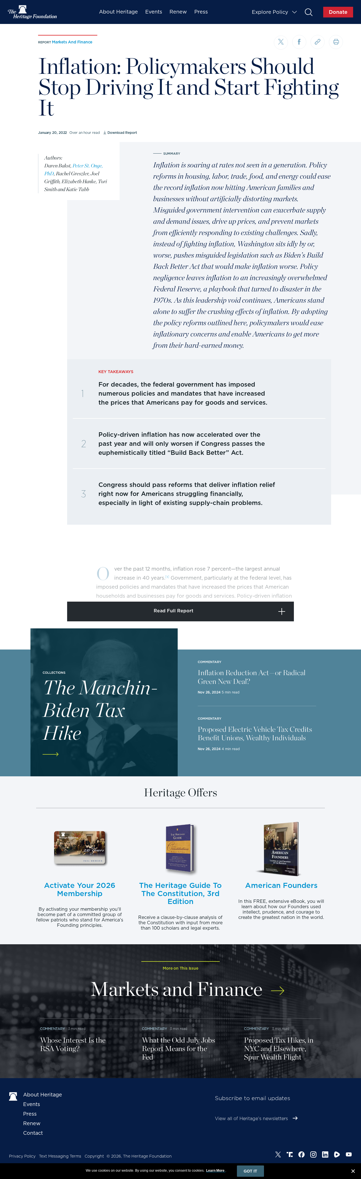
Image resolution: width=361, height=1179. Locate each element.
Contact (33, 1133)
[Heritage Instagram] (313, 1155)
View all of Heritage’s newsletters (251, 1118)
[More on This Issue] (277, 987)
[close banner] (353, 1172)
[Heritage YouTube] (349, 1155)
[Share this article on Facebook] (299, 42)
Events (153, 12)
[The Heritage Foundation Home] (33, 12)
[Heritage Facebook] (301, 1155)
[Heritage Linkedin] (325, 1155)
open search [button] (308, 12)
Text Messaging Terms (60, 1156)
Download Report (122, 132)
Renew (178, 12)
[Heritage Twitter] (278, 1155)
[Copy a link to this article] (318, 42)
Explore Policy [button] (270, 12)
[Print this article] (336, 42)
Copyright (94, 1156)
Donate (338, 12)
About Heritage (118, 12)
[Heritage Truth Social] (290, 1155)
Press (201, 12)
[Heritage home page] (13, 1096)
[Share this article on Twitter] (281, 43)
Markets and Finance (72, 42)
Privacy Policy (22, 1156)
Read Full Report (173, 610)
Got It (250, 1171)
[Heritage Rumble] (337, 1155)
